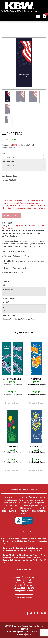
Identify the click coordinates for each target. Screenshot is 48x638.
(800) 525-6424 (28, 588)
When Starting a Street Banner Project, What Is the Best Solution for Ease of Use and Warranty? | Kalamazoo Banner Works (24, 557)
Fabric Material (8, 161)
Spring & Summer (19, 225)
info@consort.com (24, 590)
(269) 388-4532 (27, 585)
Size (3, 153)
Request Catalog (24, 597)
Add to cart (11, 215)
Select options (12, 403)
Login (28, 634)
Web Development (15, 631)
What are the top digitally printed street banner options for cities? (22, 549)
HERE (14, 145)
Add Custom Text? (9, 176)
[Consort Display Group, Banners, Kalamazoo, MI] (24, 521)
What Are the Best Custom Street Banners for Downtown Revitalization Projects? (24, 539)
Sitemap (21, 634)
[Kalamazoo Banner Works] (19, 11)
